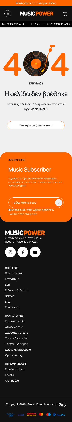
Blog (7, 301)
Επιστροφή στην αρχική (36, 125)
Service (9, 296)
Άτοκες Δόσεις (14, 327)
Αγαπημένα (12, 380)
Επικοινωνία (12, 307)
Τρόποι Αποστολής (16, 338)
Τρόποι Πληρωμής (16, 344)
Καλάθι (9, 375)
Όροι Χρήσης (13, 355)
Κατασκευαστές (15, 321)
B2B (7, 284)
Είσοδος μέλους (15, 369)
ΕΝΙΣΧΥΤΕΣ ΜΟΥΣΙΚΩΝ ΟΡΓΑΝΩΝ (51, 24)
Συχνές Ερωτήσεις (16, 332)
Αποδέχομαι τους (31, 212)
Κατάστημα (12, 279)
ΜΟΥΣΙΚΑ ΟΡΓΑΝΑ (13, 24)
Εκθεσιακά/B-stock (17, 290)
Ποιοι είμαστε (13, 273)
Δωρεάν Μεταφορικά (18, 349)
